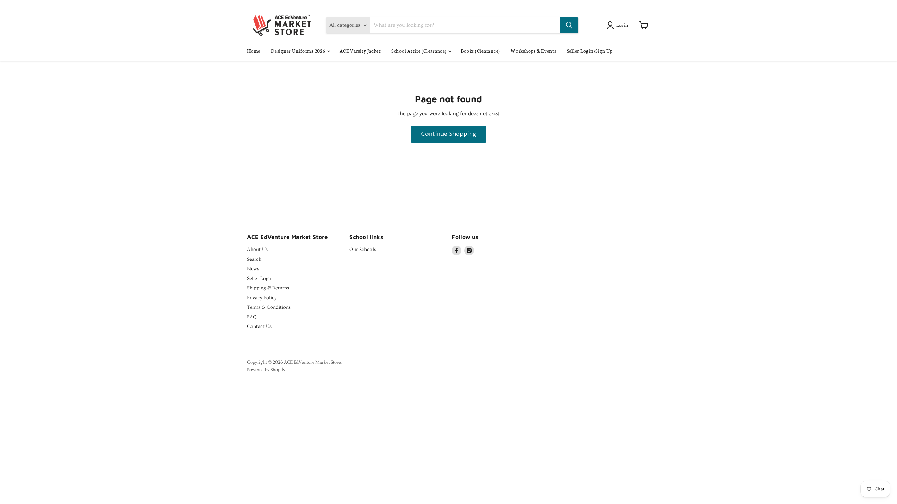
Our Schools (362, 249)
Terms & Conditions (269, 307)
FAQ (252, 317)
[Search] (569, 25)
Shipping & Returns (268, 288)
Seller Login (260, 278)
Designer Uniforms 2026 (298, 51)
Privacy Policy (262, 298)
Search (254, 259)
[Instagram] (469, 250)
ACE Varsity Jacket (360, 51)
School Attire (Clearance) (419, 51)
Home (253, 51)
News (253, 269)
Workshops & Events (533, 51)
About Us (257, 249)
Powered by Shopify (266, 369)
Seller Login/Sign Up (590, 51)
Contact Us (259, 326)
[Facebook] (456, 250)
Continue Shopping (448, 134)
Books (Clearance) (480, 51)
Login (622, 25)
